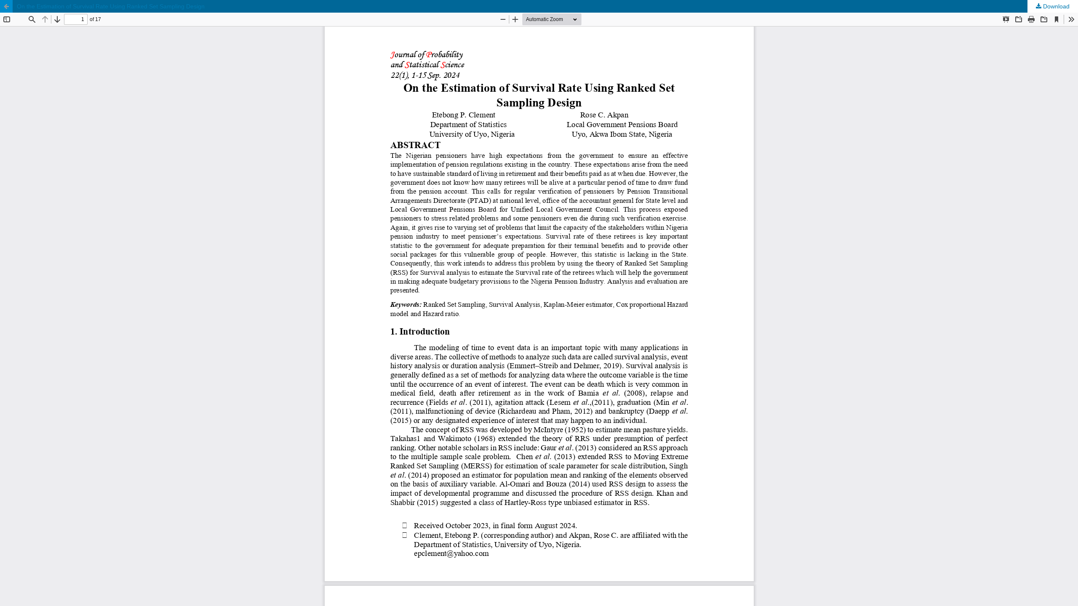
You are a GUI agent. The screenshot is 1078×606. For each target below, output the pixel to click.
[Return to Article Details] (6, 6)
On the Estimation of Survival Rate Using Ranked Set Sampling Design (111, 6)
